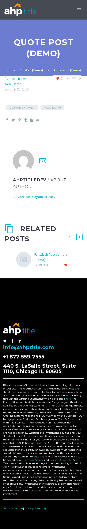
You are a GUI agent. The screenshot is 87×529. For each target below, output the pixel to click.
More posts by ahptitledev (36, 197)
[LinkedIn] (31, 120)
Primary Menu (79, 10)
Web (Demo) (13, 84)
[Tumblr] (25, 120)
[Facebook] (7, 120)
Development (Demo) (22, 107)
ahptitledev (17, 78)
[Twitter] (13, 120)
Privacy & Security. (60, 459)
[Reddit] (37, 120)
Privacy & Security (35, 508)
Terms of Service (34, 459)
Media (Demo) (53, 107)
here (68, 398)
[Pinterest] (19, 120)
